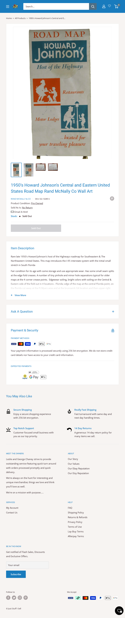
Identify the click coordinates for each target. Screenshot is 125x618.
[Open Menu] (7, 6)
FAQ (70, 507)
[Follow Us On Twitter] (14, 598)
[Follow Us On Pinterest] (25, 598)
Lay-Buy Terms (76, 531)
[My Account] (103, 6)
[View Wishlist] (110, 7)
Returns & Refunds (77, 517)
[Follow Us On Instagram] (20, 598)
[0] (116, 6)
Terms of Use (75, 526)
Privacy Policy (75, 521)
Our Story (73, 458)
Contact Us (11, 512)
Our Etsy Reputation (78, 473)
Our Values (73, 463)
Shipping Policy (76, 512)
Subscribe (16, 574)
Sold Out (36, 228)
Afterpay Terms (76, 536)
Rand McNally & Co (21, 198)
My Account (12, 507)
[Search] (93, 6)
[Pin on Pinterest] (112, 198)
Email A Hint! (21, 211)
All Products (20, 18)
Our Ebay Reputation (79, 468)
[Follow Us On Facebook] (8, 598)
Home (9, 18)
